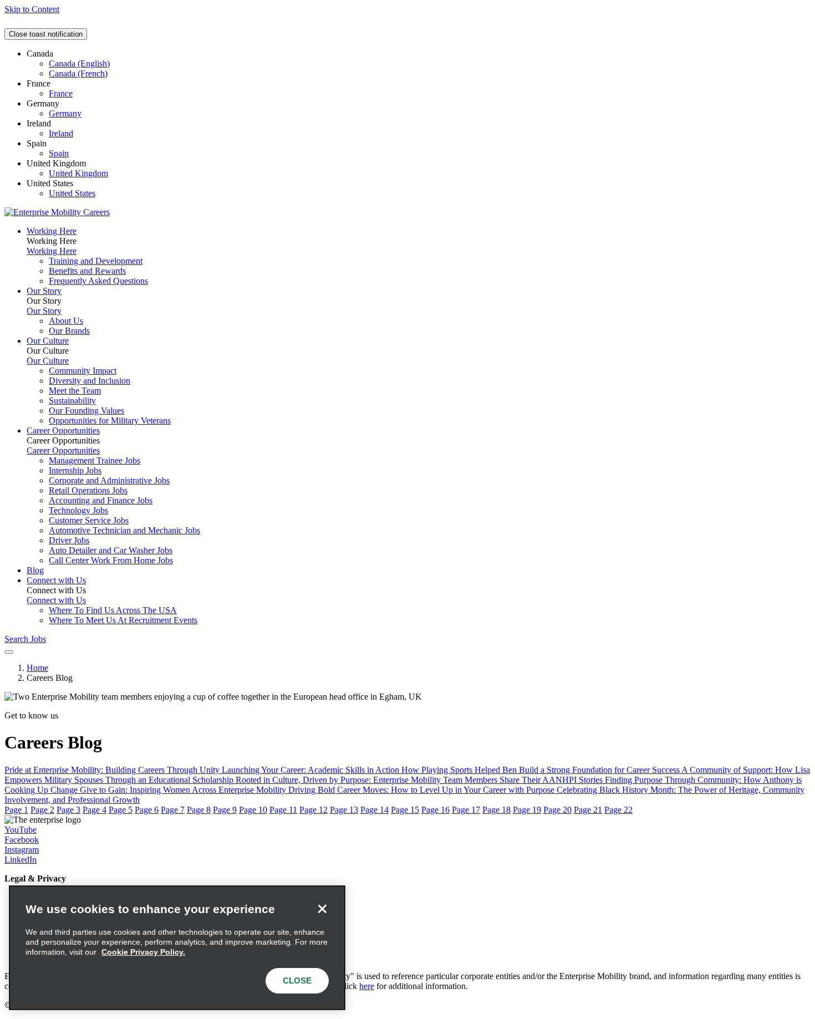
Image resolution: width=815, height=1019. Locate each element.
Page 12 (313, 809)
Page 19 (527, 809)
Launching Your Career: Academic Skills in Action (311, 770)
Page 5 (121, 809)
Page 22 (618, 809)
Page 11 (283, 809)
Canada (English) (79, 63)
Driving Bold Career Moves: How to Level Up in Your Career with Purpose (422, 789)
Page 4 (94, 809)
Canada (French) (78, 73)
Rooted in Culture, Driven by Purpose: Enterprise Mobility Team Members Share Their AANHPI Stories (420, 779)
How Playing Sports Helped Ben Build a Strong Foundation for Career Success (541, 770)
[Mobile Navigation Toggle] (8, 652)
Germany (65, 113)
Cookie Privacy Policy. (143, 951)
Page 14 (374, 809)
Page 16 (435, 809)
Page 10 (253, 809)
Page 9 (225, 809)
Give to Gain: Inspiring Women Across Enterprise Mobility (184, 789)
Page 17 (466, 809)
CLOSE (297, 980)
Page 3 (68, 809)
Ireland (61, 133)
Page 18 (496, 809)
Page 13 (344, 809)
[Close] (322, 908)
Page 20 (557, 809)
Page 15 (405, 809)
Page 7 (173, 809)
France (61, 93)
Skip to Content (31, 9)
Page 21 (588, 809)
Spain (59, 153)
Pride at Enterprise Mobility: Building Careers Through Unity (113, 770)
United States (72, 193)
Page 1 (16, 809)
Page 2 (42, 809)
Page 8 (199, 809)
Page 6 (147, 809)
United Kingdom (78, 173)
